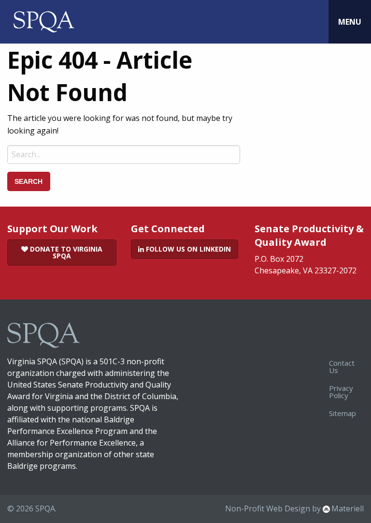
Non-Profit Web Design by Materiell (294, 508)
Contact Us (342, 366)
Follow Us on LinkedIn (187, 249)
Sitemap (342, 413)
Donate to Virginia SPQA (65, 252)
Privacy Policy (341, 391)
